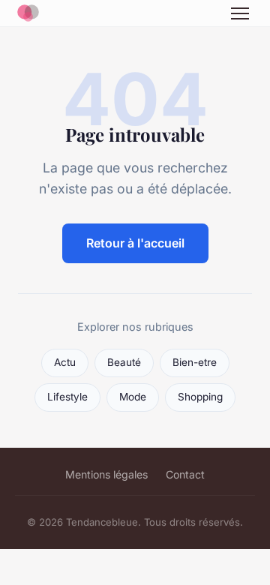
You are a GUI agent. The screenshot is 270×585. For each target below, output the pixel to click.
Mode (132, 397)
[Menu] (240, 14)
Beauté (124, 362)
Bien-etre (194, 362)
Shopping (200, 397)
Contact (185, 474)
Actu (65, 362)
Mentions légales (106, 474)
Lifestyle (67, 397)
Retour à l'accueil (135, 243)
